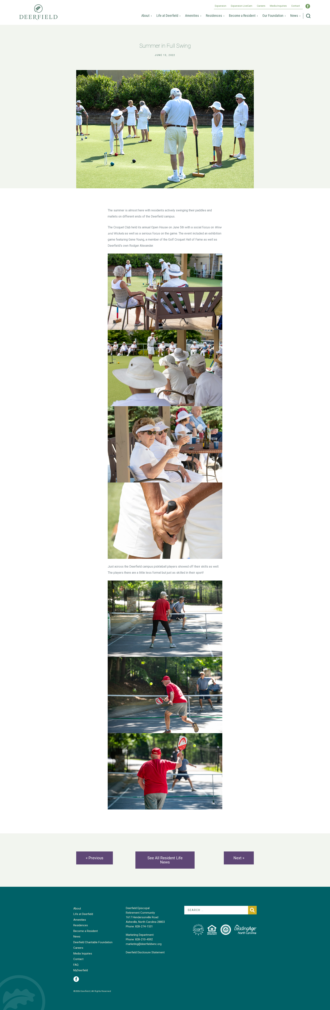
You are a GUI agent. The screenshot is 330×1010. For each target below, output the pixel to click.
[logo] (198, 929)
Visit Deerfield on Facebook (76, 979)
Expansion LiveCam (241, 5)
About (145, 16)
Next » (238, 858)
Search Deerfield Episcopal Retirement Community (308, 16)
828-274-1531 (144, 926)
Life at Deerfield (167, 16)
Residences (214, 16)
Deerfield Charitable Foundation (92, 942)
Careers (261, 5)
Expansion (220, 5)
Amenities (192, 16)
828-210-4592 (144, 939)
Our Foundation (272, 16)
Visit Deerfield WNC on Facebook (307, 6)
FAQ (75, 965)
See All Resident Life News (165, 860)
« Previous (94, 858)
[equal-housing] (212, 929)
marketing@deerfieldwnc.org (144, 944)
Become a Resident (242, 16)
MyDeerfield (80, 970)
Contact (295, 5)
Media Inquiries (278, 5)
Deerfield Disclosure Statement (145, 952)
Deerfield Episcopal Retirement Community (38, 14)
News (294, 16)
